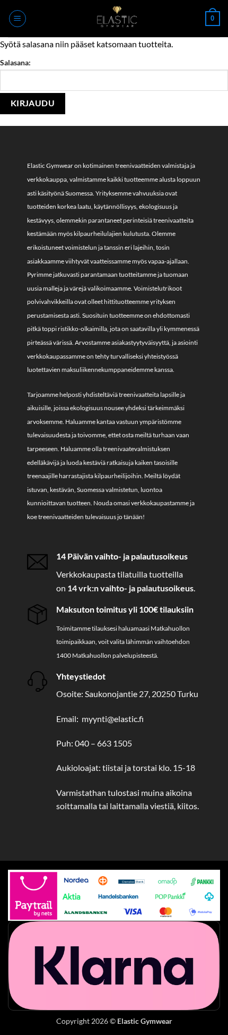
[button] (17, 18)
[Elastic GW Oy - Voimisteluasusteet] (115, 18)
